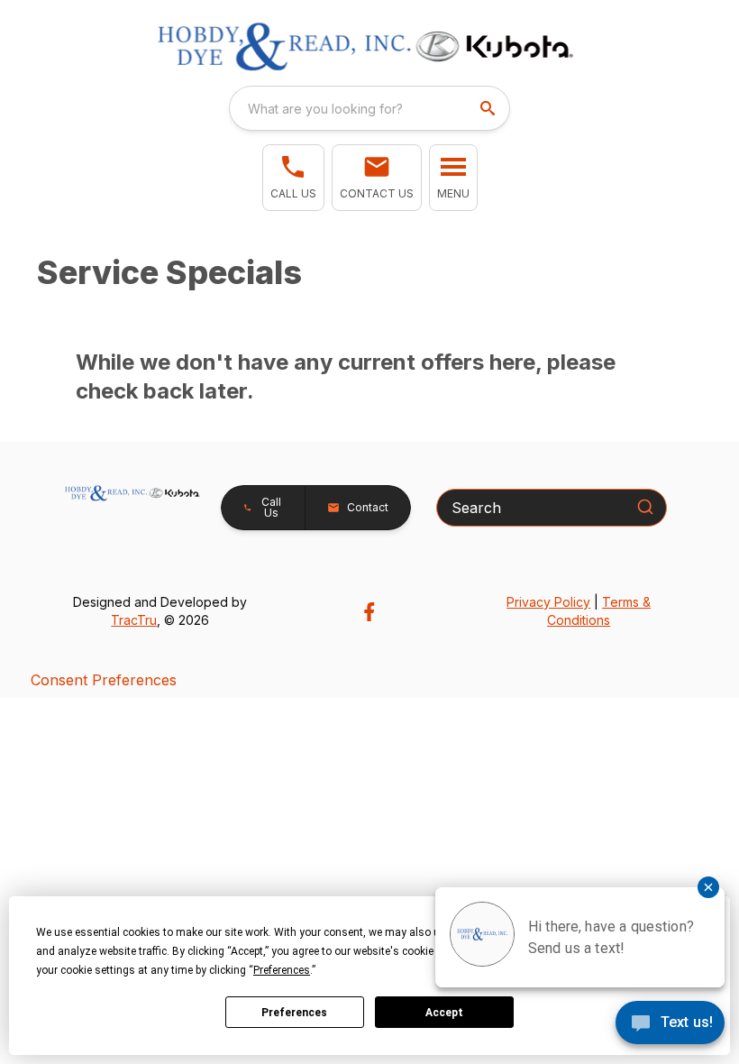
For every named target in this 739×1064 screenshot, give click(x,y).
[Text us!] (670, 1024)
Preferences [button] (281, 970)
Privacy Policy (548, 602)
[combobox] (369, 108)
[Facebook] (369, 612)
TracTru (134, 620)
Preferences (294, 1012)
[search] (489, 108)
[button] (293, 177)
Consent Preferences (104, 680)
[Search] (645, 507)
